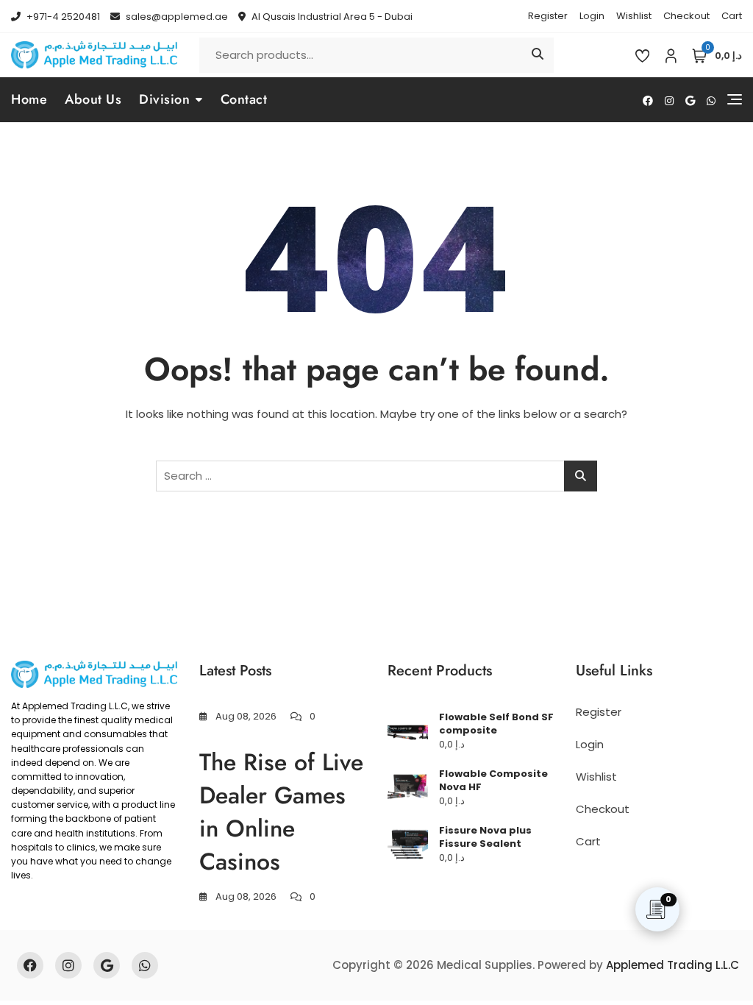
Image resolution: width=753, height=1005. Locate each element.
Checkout (686, 16)
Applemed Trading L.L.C (672, 965)
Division (164, 99)
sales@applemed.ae (176, 17)
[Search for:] (376, 476)
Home (29, 99)
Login (591, 16)
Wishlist (634, 16)
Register (548, 16)
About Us (93, 99)
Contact (244, 99)
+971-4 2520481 (62, 17)
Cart (731, 16)
